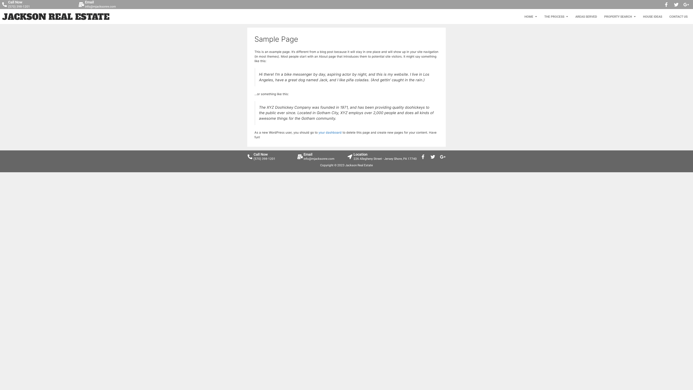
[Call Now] (4, 4)
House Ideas (652, 16)
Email (89, 2)
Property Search (618, 16)
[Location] (350, 156)
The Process (554, 16)
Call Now (15, 2)
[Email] (81, 4)
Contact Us (678, 16)
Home (528, 16)
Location (360, 154)
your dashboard (330, 132)
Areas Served (586, 16)
